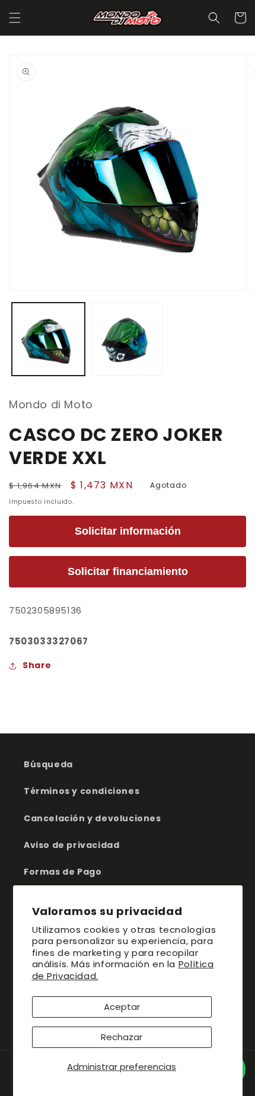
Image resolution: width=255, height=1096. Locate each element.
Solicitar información (128, 531)
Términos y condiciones (81, 791)
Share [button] (37, 665)
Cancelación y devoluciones (92, 818)
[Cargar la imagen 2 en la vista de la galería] (127, 339)
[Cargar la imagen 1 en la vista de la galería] (48, 339)
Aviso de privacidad (71, 845)
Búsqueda (48, 764)
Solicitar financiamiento (128, 571)
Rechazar (121, 1037)
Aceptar (122, 1006)
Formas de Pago (62, 872)
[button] (15, 18)
